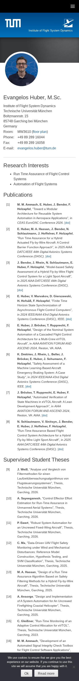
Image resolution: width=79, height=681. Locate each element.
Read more (46, 673)
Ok (26, 673)
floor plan (40, 131)
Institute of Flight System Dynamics (51, 30)
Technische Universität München (13, 24)
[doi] (67, 222)
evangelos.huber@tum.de (36, 148)
